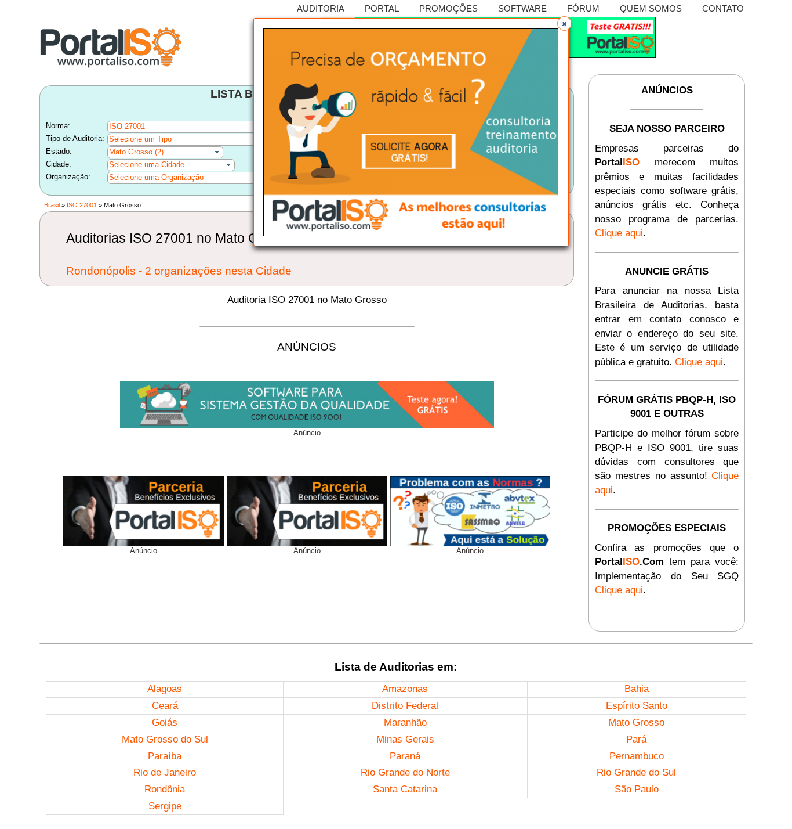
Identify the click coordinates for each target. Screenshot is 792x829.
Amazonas (405, 688)
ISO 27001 (82, 204)
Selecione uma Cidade (146, 164)
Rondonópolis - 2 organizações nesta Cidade (179, 271)
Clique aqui (619, 233)
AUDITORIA (320, 8)
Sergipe (164, 806)
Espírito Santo (636, 705)
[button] (564, 23)
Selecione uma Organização (156, 177)
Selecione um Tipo (140, 139)
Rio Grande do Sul (636, 772)
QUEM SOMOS (651, 8)
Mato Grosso (636, 722)
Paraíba (164, 756)
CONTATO (723, 8)
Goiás (164, 722)
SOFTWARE (522, 8)
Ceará (165, 705)
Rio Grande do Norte (405, 772)
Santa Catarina (405, 789)
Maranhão (405, 722)
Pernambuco (636, 756)
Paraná (405, 756)
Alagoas (164, 688)
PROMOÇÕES (448, 8)
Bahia (636, 688)
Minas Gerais (405, 739)
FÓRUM (583, 8)
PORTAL (382, 8)
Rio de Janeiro (164, 772)
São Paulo (637, 789)
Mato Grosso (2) (136, 151)
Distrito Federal (405, 705)
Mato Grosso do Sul (165, 739)
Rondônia (164, 789)
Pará (636, 739)
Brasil (52, 204)
